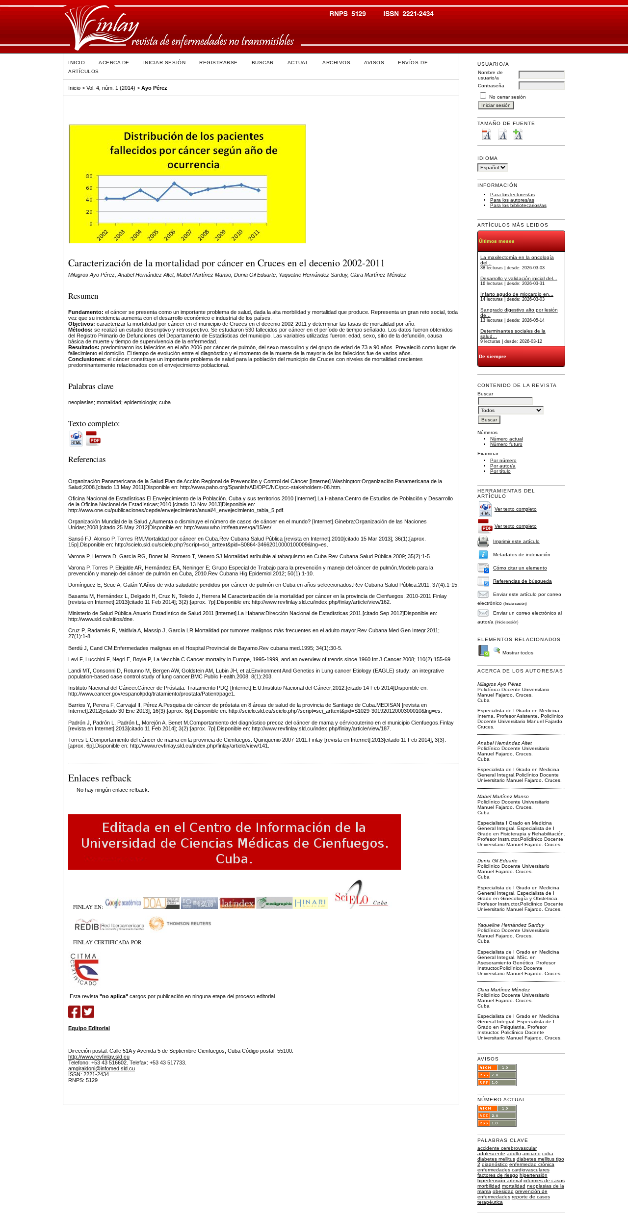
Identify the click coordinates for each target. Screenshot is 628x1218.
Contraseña (491, 85)
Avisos (374, 62)
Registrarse (218, 62)
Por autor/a (503, 465)
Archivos (336, 62)
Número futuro (506, 444)
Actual (298, 62)
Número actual (506, 438)
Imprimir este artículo (516, 541)
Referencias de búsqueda (522, 581)
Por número (503, 460)
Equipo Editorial (89, 1028)
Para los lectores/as (512, 194)
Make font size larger (518, 134)
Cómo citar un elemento (520, 567)
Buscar (263, 62)
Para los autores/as (512, 200)
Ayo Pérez (154, 88)
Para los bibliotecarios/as (518, 205)
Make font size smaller (486, 134)
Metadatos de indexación (521, 554)
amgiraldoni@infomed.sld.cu (101, 1068)
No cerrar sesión (507, 97)
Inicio (76, 62)
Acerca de (114, 62)
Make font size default (502, 134)
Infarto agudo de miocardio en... (516, 294)
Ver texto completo (516, 509)
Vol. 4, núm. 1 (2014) (110, 88)
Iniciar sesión (164, 62)
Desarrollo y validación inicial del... (518, 278)
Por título (500, 471)
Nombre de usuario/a (490, 75)
